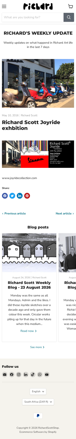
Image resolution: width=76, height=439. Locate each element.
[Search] (69, 17)
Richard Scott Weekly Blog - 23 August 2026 (29, 285)
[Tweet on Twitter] (12, 196)
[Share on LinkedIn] (20, 196)
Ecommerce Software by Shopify (38, 432)
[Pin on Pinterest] (27, 196)
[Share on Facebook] (5, 196)
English (36, 391)
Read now (27, 331)
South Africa (36, 402)
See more (36, 347)
